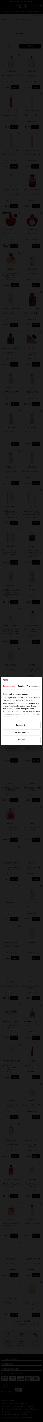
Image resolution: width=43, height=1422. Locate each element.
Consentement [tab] (8, 686)
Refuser (21, 740)
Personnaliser (20, 732)
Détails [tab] (21, 686)
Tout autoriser (21, 725)
